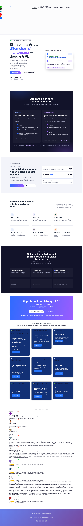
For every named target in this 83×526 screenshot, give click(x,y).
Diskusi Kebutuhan (30, 185)
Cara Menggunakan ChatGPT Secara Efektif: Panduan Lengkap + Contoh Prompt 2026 (19, 367)
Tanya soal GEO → (64, 140)
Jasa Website (48, 7)
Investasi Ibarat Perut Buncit (19, 387)
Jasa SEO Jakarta (59, 334)
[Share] (1, 18)
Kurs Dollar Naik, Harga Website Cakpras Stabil (62, 364)
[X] (1, 9)
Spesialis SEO (41, 7)
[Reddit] (1, 16)
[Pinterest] (1, 14)
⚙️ (43, 520)
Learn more (16, 352)
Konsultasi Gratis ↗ (15, 72)
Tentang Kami (68, 7)
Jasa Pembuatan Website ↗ (17, 185)
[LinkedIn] (1, 11)
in (39, 520)
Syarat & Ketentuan (37, 517)
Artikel (61, 7)
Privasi (31, 517)
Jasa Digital (55, 7)
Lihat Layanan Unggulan (28, 72)
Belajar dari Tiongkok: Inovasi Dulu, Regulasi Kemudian (41, 336)
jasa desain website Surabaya (62, 387)
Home (34, 7)
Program (49, 9)
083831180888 (23, 315)
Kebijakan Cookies (45, 517)
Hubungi (55, 9)
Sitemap (51, 517)
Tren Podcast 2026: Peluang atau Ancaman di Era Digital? (40, 389)
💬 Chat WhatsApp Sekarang (36, 311)
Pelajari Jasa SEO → (35, 138)
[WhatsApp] (1, 7)
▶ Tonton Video (49, 311)
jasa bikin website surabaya (40, 362)
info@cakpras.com (39, 315)
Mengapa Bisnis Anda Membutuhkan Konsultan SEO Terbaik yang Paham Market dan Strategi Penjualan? (19, 340)
